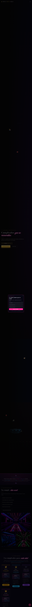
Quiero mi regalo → (16, 309)
